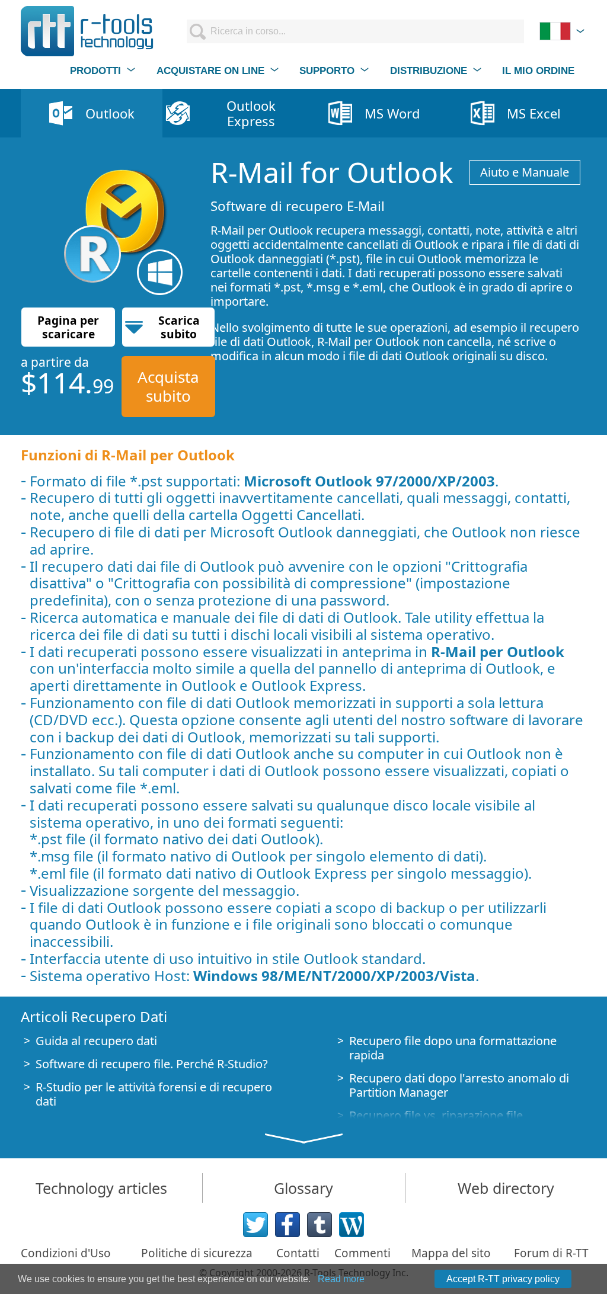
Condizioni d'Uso (66, 1253)
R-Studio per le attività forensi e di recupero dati (154, 1094)
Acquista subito (168, 386)
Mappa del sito (451, 1253)
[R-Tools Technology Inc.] (87, 31)
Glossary (303, 1188)
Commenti (362, 1253)
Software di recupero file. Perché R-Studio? (152, 1064)
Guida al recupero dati (96, 1041)
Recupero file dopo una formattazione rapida (453, 1048)
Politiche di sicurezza (197, 1253)
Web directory (506, 1188)
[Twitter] (255, 1224)
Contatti (298, 1253)
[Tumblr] (319, 1224)
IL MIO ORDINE (538, 70)
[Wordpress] (351, 1224)
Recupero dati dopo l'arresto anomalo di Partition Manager (459, 1085)
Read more (341, 1279)
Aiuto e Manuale (524, 172)
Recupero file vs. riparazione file (436, 1115)
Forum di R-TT (551, 1253)
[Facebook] (287, 1224)
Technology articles (101, 1188)
